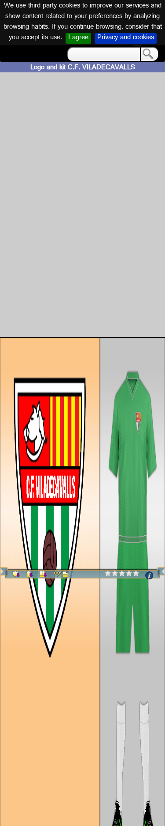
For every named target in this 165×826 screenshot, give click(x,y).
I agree (78, 38)
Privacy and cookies (125, 38)
